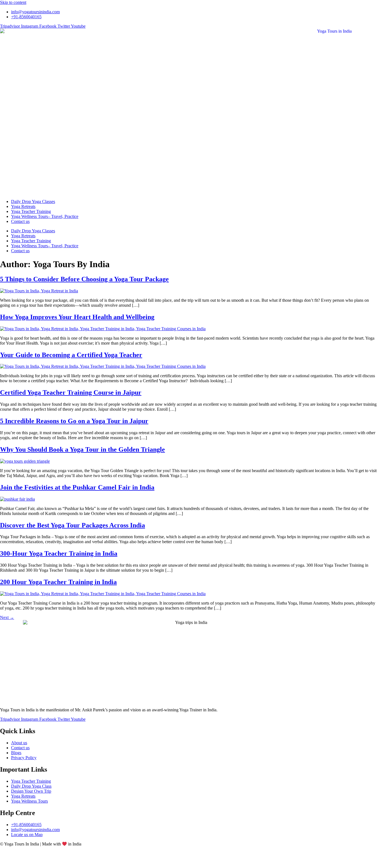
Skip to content (13, 2)
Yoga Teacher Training (31, 211)
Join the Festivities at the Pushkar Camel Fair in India (77, 487)
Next (7, 617)
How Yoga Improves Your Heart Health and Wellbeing (77, 317)
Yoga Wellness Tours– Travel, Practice (44, 216)
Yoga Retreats (23, 206)
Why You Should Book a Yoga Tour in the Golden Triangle (82, 449)
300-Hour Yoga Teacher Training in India (58, 553)
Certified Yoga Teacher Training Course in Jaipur (70, 392)
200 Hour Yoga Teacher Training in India (58, 581)
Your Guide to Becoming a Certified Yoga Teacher (71, 354)
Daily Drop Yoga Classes (33, 201)
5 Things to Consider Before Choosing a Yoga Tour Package (84, 279)
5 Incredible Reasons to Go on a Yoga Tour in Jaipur (74, 421)
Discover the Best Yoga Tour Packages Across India (72, 525)
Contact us (20, 221)
